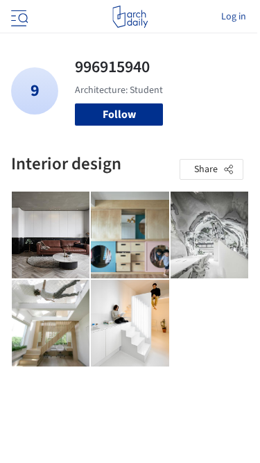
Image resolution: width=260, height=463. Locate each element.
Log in (233, 17)
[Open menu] (18, 16)
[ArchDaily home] (130, 17)
